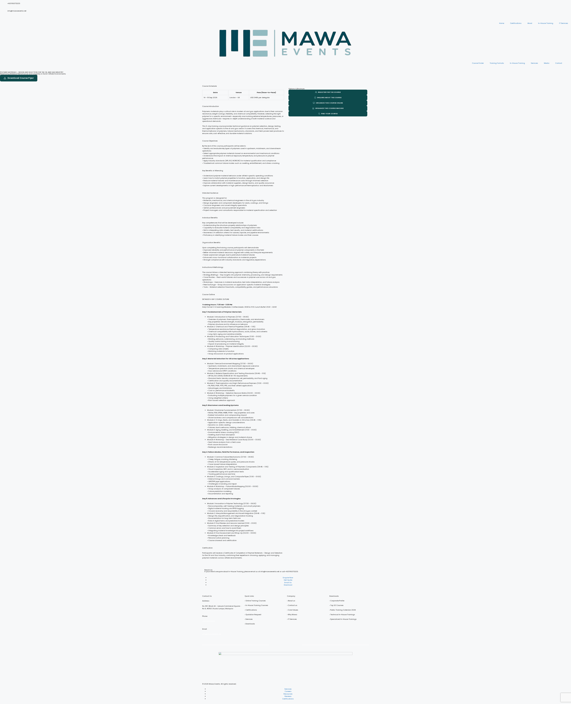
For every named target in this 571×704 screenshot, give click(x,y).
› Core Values (292, 610)
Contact (558, 63)
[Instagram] (305, 644)
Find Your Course (329, 114)
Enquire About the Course (329, 97)
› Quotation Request (253, 614)
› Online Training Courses (255, 600)
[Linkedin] (297, 644)
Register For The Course (329, 92)
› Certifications (251, 610)
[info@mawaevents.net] (3, 13)
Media (546, 63)
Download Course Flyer (21, 78)
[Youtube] (281, 644)
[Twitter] (273, 644)
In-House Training (545, 23)
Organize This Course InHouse (329, 108)
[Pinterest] (289, 644)
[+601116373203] (3, 6)
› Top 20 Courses (336, 605)
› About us (291, 600)
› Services (249, 619)
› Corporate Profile (336, 600)
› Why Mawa (292, 614)
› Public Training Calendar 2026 (342, 610)
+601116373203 (13, 3)
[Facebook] (266, 644)
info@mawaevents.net (16, 11)
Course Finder (478, 63)
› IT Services (292, 619)
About (529, 23)
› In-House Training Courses (256, 605)
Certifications (515, 23)
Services (534, 63)
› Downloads (250, 624)
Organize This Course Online (329, 103)
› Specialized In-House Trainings (343, 619)
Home (501, 23)
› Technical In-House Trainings (342, 614)
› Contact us (292, 605)
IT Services (563, 23)
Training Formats (497, 63)
